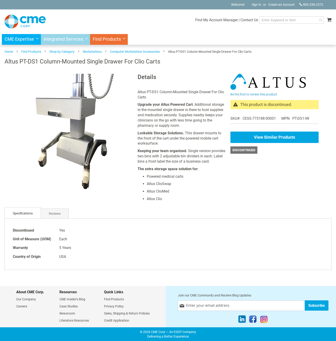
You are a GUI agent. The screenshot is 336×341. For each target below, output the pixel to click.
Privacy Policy (114, 306)
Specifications (23, 213)
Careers (21, 306)
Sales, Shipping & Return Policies (127, 313)
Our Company (26, 299)
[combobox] (291, 20)
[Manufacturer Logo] (268, 88)
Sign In (256, 4)
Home (9, 51)
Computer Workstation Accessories (135, 51)
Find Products (31, 51)
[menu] (168, 39)
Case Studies (68, 306)
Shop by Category (62, 51)
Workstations (92, 51)
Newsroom (67, 313)
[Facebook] (252, 320)
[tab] (23, 213)
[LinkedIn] (242, 320)
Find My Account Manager (216, 20)
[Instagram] (264, 320)
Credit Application (116, 320)
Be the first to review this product (253, 94)
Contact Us (249, 20)
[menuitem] (20, 39)
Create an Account (281, 4)
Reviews (55, 213)
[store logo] (25, 21)
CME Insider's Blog (72, 299)
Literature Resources (74, 320)
